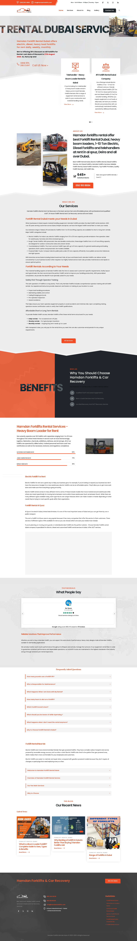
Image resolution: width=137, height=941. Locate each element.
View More (67, 104)
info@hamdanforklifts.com (43, 2)
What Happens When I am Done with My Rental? (45, 692)
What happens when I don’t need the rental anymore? (47, 722)
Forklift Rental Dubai (28, 841)
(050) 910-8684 (25, 2)
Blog (88, 10)
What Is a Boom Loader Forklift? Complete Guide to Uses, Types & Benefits (33, 846)
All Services (68, 341)
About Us (80, 10)
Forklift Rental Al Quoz (113, 924)
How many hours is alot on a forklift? (41, 699)
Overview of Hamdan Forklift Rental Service (43, 778)
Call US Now (40, 65)
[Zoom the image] (22, 896)
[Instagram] (113, 2)
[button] (119, 10)
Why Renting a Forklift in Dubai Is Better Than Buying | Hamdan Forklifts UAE (68, 842)
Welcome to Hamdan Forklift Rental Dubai (43, 770)
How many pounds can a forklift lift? (40, 677)
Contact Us (109, 10)
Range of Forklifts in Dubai (100, 855)
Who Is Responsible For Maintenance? (41, 684)
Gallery (96, 10)
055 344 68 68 (51, 896)
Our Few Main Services (35, 786)
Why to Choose (33, 793)
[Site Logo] (24, 10)
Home (61, 10)
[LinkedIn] (118, 2)
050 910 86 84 (51, 901)
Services (70, 10)
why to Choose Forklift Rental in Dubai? (41, 730)
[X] (108, 2)
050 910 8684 (83, 185)
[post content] (33, 827)
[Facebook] (103, 2)
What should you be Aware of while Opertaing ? (45, 715)
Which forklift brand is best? (37, 707)
